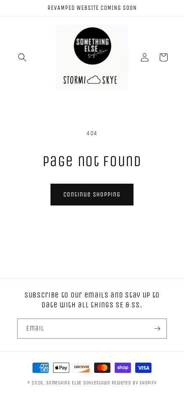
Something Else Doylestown (78, 383)
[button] (22, 57)
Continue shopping (92, 194)
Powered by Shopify (134, 383)
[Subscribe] (157, 329)
